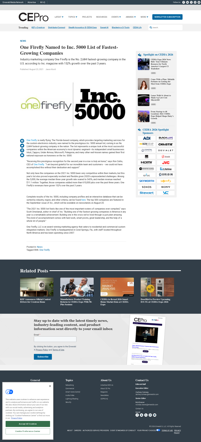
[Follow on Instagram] (195, 2)
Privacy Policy (16, 418)
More (143, 17)
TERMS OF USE (167, 430)
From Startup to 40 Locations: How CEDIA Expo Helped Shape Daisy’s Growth (162, 115)
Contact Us (139, 409)
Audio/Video (69, 395)
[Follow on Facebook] (183, 2)
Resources (101, 17)
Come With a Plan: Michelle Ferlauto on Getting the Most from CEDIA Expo (162, 81)
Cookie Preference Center (27, 431)
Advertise (32, 2)
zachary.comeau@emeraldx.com (147, 394)
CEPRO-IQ (104, 399)
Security (68, 402)
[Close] (50, 386)
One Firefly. (39, 164)
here (83, 200)
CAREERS (77, 430)
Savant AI (104, 27)
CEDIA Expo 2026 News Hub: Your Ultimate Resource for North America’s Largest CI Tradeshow (161, 64)
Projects (87, 17)
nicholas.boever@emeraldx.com (147, 405)
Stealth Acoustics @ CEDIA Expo (83, 27)
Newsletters (104, 395)
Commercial (69, 388)
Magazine (103, 392)
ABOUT (70, 430)
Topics (71, 17)
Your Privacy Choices (146, 430)
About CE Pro (105, 388)
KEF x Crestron (38, 27)
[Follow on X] (191, 2)
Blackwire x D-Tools (120, 27)
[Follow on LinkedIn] (187, 2)
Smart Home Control (72, 392)
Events (115, 17)
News (23, 41)
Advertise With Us (106, 385)
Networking (69, 385)
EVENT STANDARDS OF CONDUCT (123, 430)
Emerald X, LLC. (161, 426)
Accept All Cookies (28, 424)
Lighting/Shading (71, 399)
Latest (58, 17)
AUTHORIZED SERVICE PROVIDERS (96, 430)
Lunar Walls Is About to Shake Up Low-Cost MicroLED (161, 97)
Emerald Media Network (13, 2)
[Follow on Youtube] (199, 2)
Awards (130, 17)
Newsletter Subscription (167, 17)
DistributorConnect (56, 27)
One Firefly (32, 140)
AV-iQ (42, 2)
